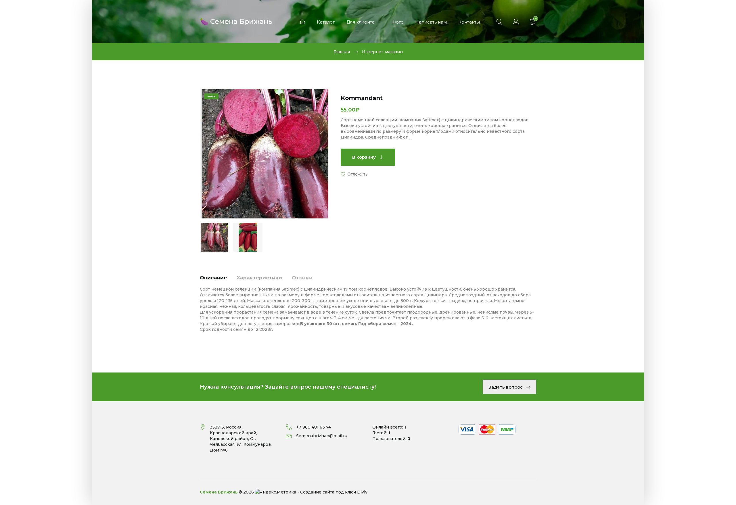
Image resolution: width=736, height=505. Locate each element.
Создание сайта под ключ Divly (333, 492)
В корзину (364, 157)
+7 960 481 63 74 (313, 427)
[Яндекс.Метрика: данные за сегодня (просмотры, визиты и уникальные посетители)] (275, 492)
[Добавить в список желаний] (354, 174)
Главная (342, 51)
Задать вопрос (506, 387)
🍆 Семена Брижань (236, 20)
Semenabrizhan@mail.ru (321, 435)
